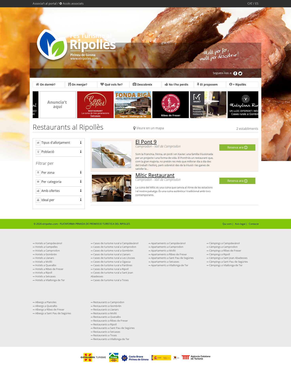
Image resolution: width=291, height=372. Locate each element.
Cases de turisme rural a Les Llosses (114, 258)
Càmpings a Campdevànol (224, 243)
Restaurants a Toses (105, 335)
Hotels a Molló (43, 261)
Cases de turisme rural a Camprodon (114, 247)
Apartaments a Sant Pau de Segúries (172, 258)
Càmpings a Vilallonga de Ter (225, 265)
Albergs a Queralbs (46, 306)
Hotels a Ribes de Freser (49, 269)
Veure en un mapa (150, 128)
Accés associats (73, 3)
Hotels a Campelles (46, 247)
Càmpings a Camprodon (223, 247)
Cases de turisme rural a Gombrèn (113, 250)
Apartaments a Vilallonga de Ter (169, 265)
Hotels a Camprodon (47, 250)
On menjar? (79, 84)
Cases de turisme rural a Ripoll (110, 269)
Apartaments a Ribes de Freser (168, 254)
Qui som (227, 224)
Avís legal (240, 224)
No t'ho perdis (178, 84)
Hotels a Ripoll (43, 272)
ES (256, 3)
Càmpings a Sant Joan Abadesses (227, 258)
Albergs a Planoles (45, 302)
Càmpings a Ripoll (219, 254)
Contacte (254, 224)
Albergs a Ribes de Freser (49, 309)
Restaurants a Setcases (106, 331)
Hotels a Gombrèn (46, 254)
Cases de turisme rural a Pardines (112, 265)
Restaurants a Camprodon (108, 302)
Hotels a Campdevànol (48, 243)
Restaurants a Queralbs (107, 317)
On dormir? (47, 84)
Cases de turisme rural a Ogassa (111, 261)
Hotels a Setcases (45, 276)
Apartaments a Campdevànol (167, 243)
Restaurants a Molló (105, 313)
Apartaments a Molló (163, 250)
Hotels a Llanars (44, 258)
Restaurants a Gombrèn (107, 306)
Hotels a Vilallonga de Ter (50, 280)
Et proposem (208, 84)
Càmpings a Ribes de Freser (224, 250)
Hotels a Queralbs (45, 265)
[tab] (59, 142)
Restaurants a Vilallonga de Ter (111, 339)
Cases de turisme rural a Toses (111, 280)
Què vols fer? (113, 84)
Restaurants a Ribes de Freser (110, 320)
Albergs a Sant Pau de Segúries (53, 313)
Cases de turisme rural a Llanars (111, 254)
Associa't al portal (45, 3)
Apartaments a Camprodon (166, 247)
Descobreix (144, 84)
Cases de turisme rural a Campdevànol (115, 243)
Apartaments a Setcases (164, 261)
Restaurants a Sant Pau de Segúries (114, 328)
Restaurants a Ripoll (105, 324)
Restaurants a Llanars (106, 309)
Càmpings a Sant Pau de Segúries (228, 261)
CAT (249, 3)
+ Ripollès (239, 84)
